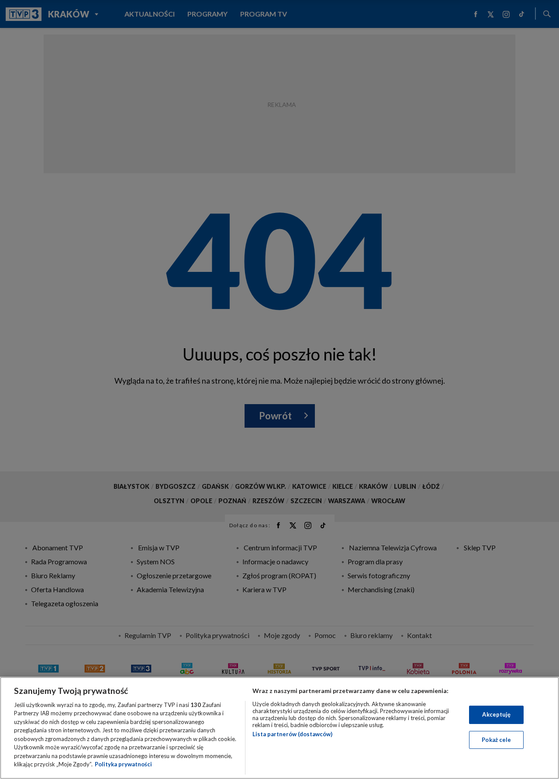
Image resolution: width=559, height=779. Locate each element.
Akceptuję (496, 714)
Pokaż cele (496, 739)
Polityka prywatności (123, 764)
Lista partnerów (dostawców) (292, 734)
